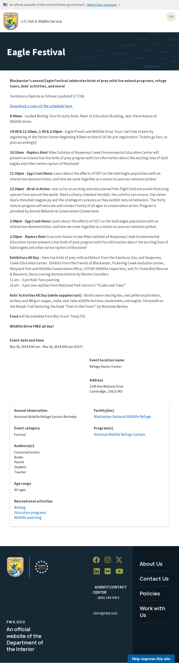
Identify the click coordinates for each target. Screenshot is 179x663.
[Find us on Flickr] (109, 571)
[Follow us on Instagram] (109, 560)
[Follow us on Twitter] (120, 560)
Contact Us (154, 578)
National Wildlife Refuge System (119, 434)
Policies (150, 593)
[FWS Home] (10, 21)
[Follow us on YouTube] (120, 571)
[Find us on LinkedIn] (98, 571)
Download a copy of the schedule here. (41, 105)
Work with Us (152, 612)
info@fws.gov (105, 613)
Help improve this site (151, 658)
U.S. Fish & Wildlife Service (41, 21)
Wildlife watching (27, 517)
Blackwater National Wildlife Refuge (122, 416)
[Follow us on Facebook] (98, 560)
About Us (151, 563)
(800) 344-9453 (108, 597)
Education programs (30, 512)
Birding (20, 507)
